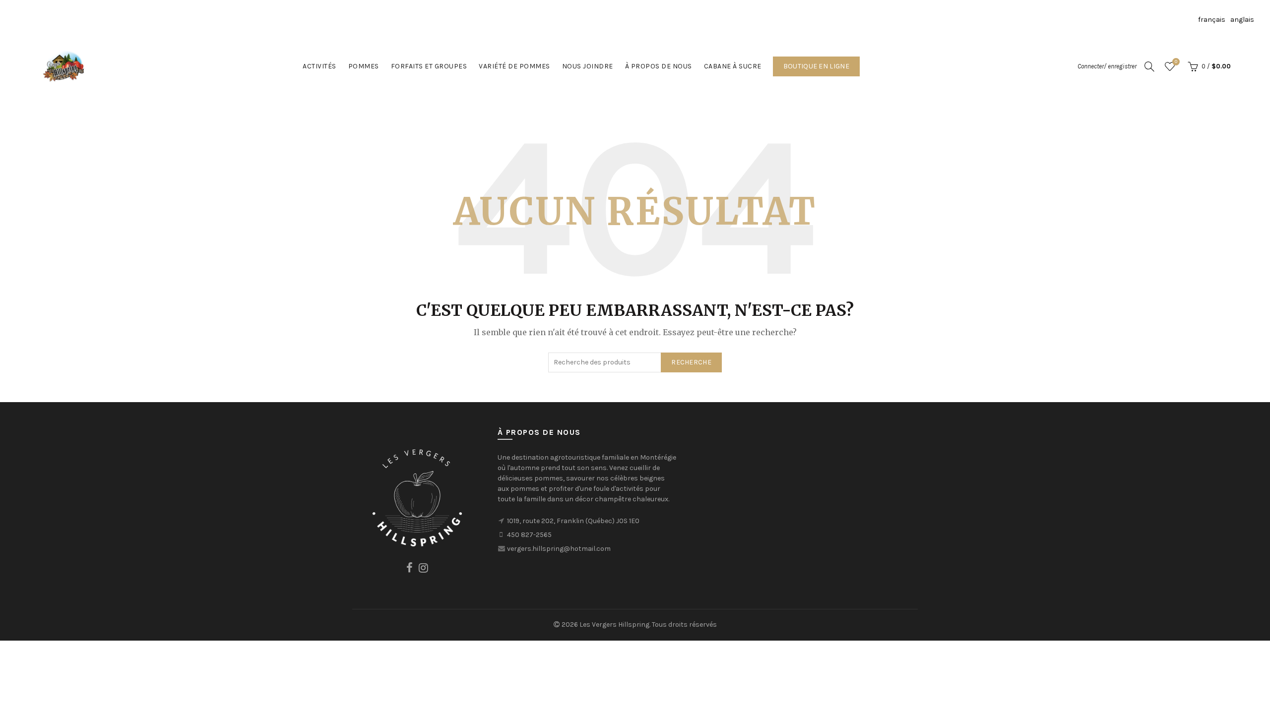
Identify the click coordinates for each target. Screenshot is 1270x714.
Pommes (363, 66)
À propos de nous (658, 66)
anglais (1242, 20)
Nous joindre (587, 66)
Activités (319, 66)
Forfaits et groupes (429, 66)
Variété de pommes (514, 66)
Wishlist (1176, 61)
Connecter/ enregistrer (1107, 66)
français (1211, 20)
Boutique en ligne (816, 66)
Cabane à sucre (733, 66)
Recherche (691, 362)
